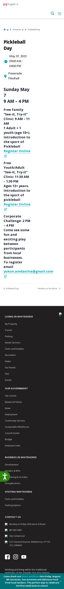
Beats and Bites (30, 576)
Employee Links (12, 445)
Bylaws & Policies (13, 401)
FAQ (7, 373)
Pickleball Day (12, 288)
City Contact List (17, 535)
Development (11, 464)
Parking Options (13, 505)
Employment (11, 414)
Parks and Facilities (14, 348)
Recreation (10, 355)
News (8, 408)
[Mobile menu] (59, 13)
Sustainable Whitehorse (17, 426)
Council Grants (12, 433)
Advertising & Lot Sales (16, 477)
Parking (8, 336)
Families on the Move (48, 288)
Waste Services (12, 342)
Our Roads (10, 367)
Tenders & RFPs (13, 470)
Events (8, 379)
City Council (10, 395)
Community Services (15, 420)
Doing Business (12, 483)
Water (8, 361)
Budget (8, 439)
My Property (11, 323)
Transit (8, 330)
